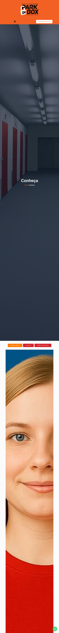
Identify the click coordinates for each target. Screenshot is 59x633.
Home (26, 185)
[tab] (15, 345)
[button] (14, 21)
